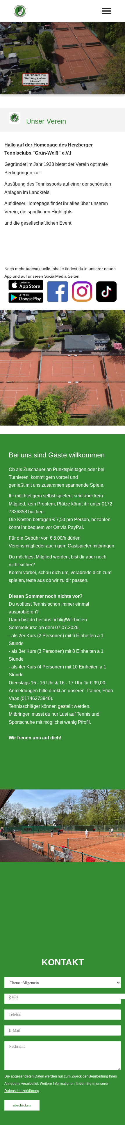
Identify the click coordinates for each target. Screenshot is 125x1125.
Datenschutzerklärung (21, 1091)
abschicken (22, 1105)
